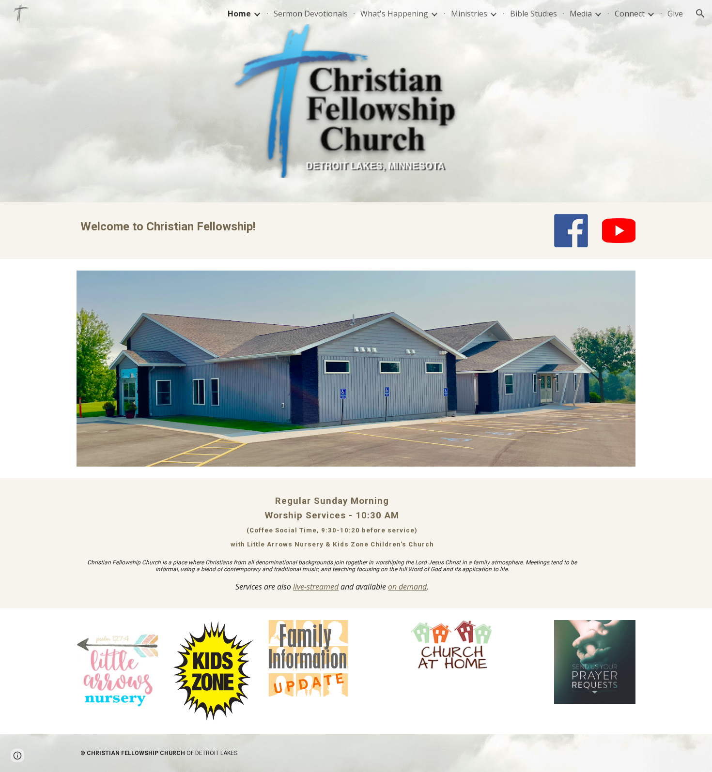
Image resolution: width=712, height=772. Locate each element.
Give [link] (675, 13)
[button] (700, 13)
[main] (284, 227)
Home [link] (239, 13)
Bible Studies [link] (533, 13)
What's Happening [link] (394, 13)
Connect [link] (630, 13)
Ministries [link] (469, 13)
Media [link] (581, 13)
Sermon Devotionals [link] (311, 13)
